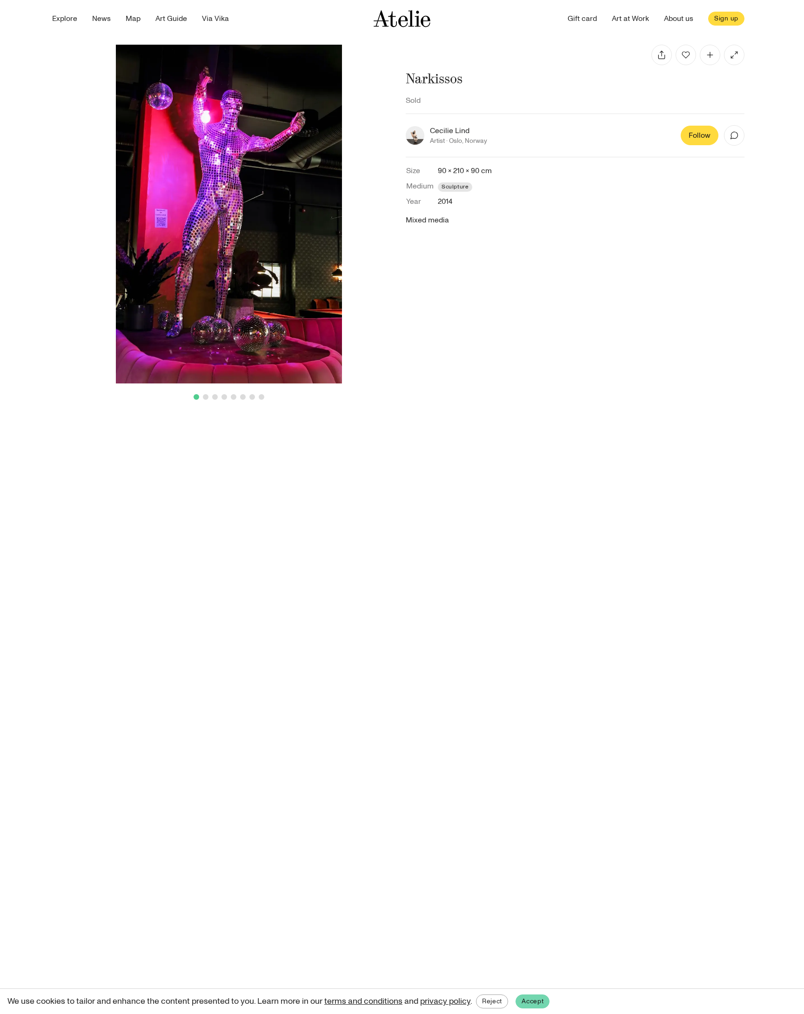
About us (678, 18)
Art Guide (171, 18)
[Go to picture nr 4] (224, 397)
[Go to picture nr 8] (261, 397)
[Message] (734, 135)
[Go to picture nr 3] (215, 397)
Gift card (582, 18)
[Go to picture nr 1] (196, 397)
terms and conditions (363, 1001)
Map (133, 18)
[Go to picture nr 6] (243, 397)
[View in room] (734, 55)
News (101, 18)
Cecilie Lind (449, 131)
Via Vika (215, 18)
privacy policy (445, 1001)
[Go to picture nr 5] (233, 397)
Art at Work (630, 18)
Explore (64, 18)
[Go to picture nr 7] (252, 397)
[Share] (661, 55)
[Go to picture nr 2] (205, 397)
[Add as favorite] (686, 55)
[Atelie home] (402, 18)
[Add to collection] (710, 55)
